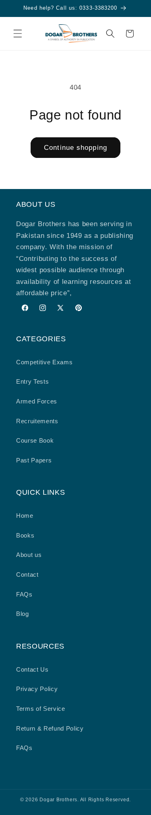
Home (24, 515)
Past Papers (34, 460)
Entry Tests (32, 381)
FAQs (24, 594)
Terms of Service (40, 708)
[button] (17, 33)
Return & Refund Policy (50, 728)
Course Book (35, 440)
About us (28, 554)
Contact (27, 574)
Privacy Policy (37, 688)
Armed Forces (36, 401)
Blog (22, 613)
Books (25, 535)
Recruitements (37, 421)
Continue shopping (75, 147)
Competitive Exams (44, 362)
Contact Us (32, 669)
